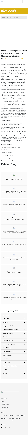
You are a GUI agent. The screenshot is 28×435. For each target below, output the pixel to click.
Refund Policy (4, 406)
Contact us (3, 409)
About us (3, 403)
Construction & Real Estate (10, 329)
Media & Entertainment (9, 344)
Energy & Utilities (7, 355)
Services (5, 358)
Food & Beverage (8, 340)
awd (4, 377)
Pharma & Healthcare (8, 351)
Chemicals (5, 322)
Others (5, 373)
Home (3, 17)
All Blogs (9, 17)
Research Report (5, 404)
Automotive (6, 318)
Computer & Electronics (9, 326)
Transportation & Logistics (10, 366)
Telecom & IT (16, 17)
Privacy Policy (4, 407)
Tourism (5, 369)
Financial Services (8, 337)
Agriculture (6, 315)
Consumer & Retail (8, 333)
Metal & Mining (7, 348)
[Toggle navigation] (24, 1)
